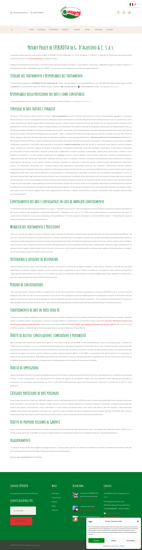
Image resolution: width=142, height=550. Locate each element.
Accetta (96, 540)
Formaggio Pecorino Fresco (90, 516)
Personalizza (131, 540)
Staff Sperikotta (89, 500)
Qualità (54, 502)
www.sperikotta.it (36, 59)
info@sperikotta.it (113, 513)
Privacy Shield (74, 324)
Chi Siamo (55, 493)
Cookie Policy (106, 545)
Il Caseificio (56, 498)
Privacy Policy (115, 545)
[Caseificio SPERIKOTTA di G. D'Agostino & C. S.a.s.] (71, 13)
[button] (138, 521)
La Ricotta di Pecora (87, 506)
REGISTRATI (21, 521)
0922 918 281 (115, 517)
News (54, 506)
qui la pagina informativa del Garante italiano (98, 324)
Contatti (122, 545)
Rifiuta (113, 540)
